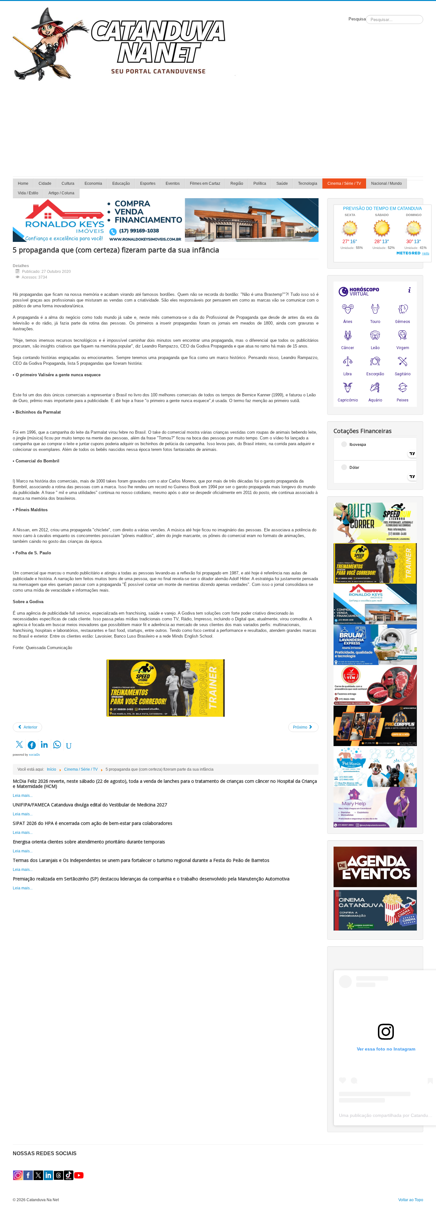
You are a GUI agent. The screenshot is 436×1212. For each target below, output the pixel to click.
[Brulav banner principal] (375, 644)
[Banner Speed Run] (375, 522)
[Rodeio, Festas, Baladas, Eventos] (375, 866)
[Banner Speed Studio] (166, 687)
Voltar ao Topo (410, 1200)
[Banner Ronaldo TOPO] (166, 220)
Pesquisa (357, 19)
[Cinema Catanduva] (375, 910)
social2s (34, 754)
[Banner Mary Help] (375, 806)
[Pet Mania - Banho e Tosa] (375, 766)
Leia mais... (23, 795)
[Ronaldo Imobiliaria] (375, 604)
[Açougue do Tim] (375, 685)
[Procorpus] (375, 725)
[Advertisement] (218, 128)
